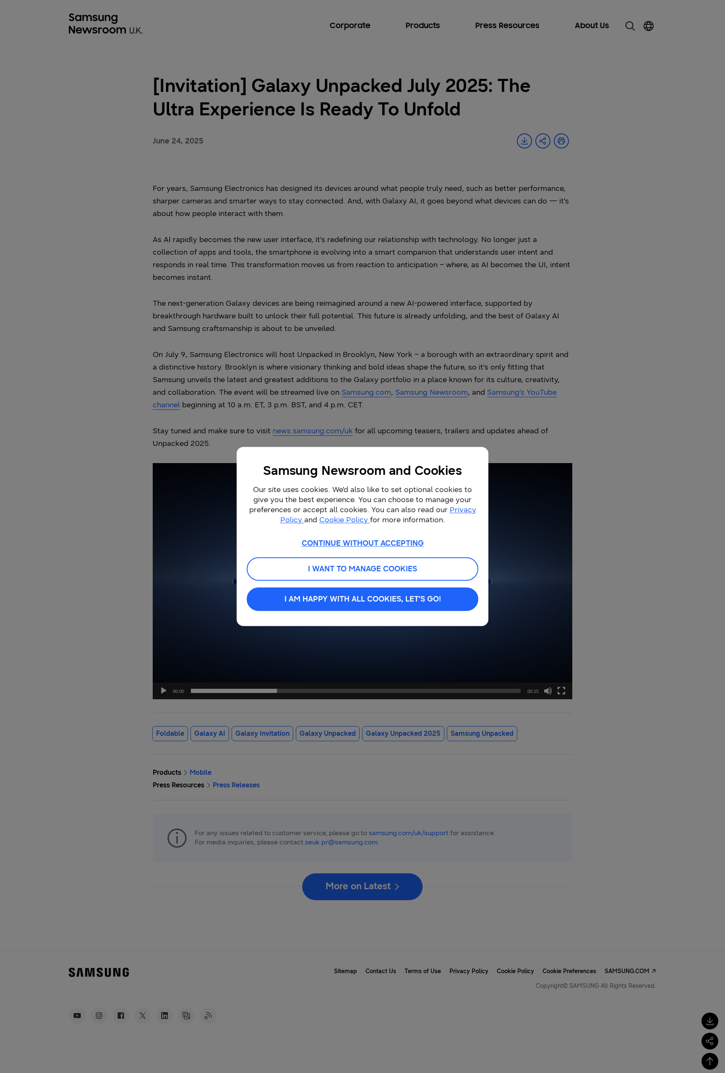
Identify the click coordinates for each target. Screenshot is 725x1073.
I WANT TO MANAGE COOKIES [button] (362, 569)
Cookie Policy (344, 519)
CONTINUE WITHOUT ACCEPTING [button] (363, 543)
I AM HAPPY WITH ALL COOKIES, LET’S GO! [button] (362, 599)
